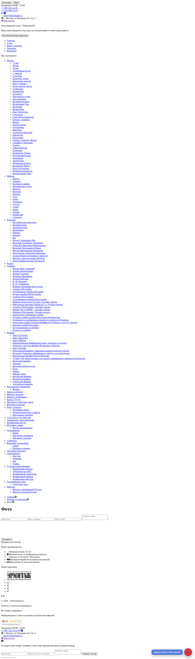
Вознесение (18, 109)
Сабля (15, 446)
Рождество (18, 135)
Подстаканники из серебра (26, 327)
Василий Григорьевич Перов (27, 248)
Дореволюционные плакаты (26, 412)
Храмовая (17, 150)
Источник (17, 107)
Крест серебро (19, 83)
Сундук (16, 204)
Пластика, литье (20, 78)
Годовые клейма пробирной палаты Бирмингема (36, 317)
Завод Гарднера (20, 335)
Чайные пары (19, 374)
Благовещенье (19, 99)
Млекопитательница (22, 171)
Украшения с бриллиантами (20, 420)
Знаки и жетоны (15, 392)
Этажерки (17, 202)
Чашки (16, 371)
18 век (16, 65)
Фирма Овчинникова (23, 271)
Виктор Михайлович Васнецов (28, 250)
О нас (9, 43)
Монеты (11, 487)
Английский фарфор (23, 384)
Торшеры (17, 458)
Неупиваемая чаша (22, 155)
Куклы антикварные (22, 428)
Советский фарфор (22, 381)
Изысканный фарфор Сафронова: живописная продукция (41, 351)
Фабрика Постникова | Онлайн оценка (31, 312)
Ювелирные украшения (18, 386)
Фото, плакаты (14, 407)
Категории (6, 3)
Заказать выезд (89, 654)
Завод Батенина (20, 338)
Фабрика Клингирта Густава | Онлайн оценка (35, 302)
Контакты (11, 51)
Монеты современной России (27, 489)
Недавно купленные (17, 499)
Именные (17, 130)
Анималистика (20, 227)
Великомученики (21, 101)
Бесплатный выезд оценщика (15, 36)
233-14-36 (9, 8)
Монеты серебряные (17, 397)
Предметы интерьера (23, 435)
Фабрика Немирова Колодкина (28, 286)
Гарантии (11, 48)
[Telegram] (5, 13)
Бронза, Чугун (14, 399)
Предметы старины (22, 438)
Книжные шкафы (21, 184)
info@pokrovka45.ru (12, 635)
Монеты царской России (25, 492)
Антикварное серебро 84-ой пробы (30, 299)
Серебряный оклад (22, 71)
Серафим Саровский (23, 143)
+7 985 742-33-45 (9, 630)
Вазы (15, 369)
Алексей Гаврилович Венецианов (29, 245)
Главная (11, 40)
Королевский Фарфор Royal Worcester (31, 356)
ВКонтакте (9, 21)
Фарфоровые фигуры (23, 479)
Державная (18, 158)
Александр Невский (22, 132)
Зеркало (16, 194)
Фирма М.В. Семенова (24, 268)
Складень (17, 76)
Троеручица (18, 161)
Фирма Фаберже (21, 279)
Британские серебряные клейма (28, 315)
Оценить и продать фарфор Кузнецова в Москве (36, 345)
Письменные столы (22, 186)
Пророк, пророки (21, 119)
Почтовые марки (21, 410)
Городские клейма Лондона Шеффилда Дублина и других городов (45, 322)
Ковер (15, 433)
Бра (14, 461)
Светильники (13, 453)
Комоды (16, 189)
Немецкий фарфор (22, 379)
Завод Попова (19, 348)
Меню (16, 3)
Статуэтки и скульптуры (19, 417)
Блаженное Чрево (21, 166)
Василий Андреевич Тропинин (28, 243)
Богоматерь (18, 91)
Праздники (18, 137)
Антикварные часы (16, 482)
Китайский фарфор (22, 376)
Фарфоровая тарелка (23, 469)
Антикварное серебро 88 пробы (28, 291)
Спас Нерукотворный (23, 117)
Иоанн (16, 122)
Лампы (16, 464)
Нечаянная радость (22, 163)
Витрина (17, 191)
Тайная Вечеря (20, 148)
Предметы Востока (16, 451)
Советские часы (20, 484)
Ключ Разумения (21, 168)
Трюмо (16, 212)
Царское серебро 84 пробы (25, 325)
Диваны (16, 181)
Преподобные (19, 125)
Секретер (17, 217)
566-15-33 (9, 10)
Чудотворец (18, 127)
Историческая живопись (24, 222)
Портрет (17, 235)
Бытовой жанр (20, 225)
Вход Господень (20, 112)
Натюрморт (18, 230)
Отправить (6, 539)
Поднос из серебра (22, 330)
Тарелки (17, 363)
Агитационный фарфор (18, 466)
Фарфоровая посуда (16, 422)
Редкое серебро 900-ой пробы (27, 294)
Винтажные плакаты (23, 415)
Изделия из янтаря (16, 404)
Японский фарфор (21, 361)
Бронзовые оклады (22, 81)
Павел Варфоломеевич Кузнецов (29, 261)
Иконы (10, 60)
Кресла (16, 178)
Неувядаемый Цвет (22, 173)
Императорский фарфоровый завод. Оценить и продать (40, 343)
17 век (16, 63)
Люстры (17, 456)
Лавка (15, 209)
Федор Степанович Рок (24, 240)
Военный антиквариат (18, 443)
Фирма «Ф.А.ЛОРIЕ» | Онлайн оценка (31, 309)
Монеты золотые (15, 394)
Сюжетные (18, 89)
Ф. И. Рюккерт (20, 281)
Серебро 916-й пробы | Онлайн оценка (31, 307)
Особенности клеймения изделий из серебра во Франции (41, 320)
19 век (16, 68)
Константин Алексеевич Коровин (29, 253)
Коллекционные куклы (24, 366)
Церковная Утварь (21, 153)
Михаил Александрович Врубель (29, 258)
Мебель (10, 176)
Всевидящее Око (21, 104)
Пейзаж (16, 232)
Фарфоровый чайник (23, 476)
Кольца (16, 389)
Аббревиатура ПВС (22, 471)
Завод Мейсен (19, 340)
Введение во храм (21, 96)
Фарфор (11, 333)
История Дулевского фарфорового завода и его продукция (41, 353)
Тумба (16, 207)
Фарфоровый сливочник (25, 474)
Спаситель (18, 114)
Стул (15, 196)
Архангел (17, 94)
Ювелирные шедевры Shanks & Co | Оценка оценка (38, 304)
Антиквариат (13, 430)
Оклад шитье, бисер (22, 86)
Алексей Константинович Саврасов (30, 256)
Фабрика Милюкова (22, 276)
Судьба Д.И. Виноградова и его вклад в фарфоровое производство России (49, 358)
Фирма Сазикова (21, 274)
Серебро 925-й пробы (23, 297)
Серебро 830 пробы (22, 289)
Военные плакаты (21, 448)
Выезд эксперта (14, 46)
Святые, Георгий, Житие (25, 140)
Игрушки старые (15, 425)
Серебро (11, 266)
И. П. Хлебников (21, 284)
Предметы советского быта (20, 402)
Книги (10, 263)
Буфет (15, 199)
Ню (14, 238)
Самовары (12, 440)
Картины (11, 220)
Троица (16, 145)
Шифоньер (18, 214)
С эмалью (17, 73)
